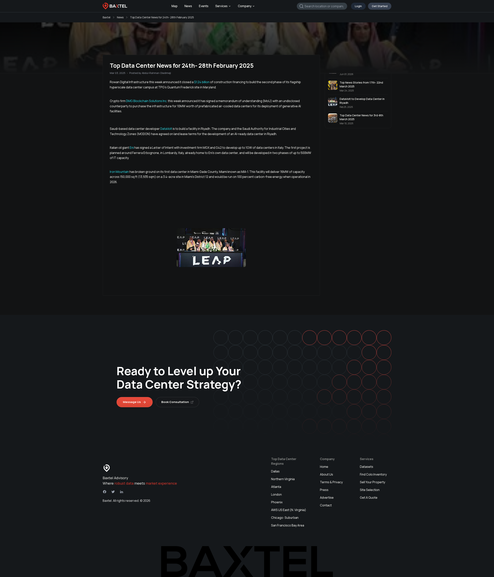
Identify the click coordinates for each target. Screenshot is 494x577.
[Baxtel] (115, 6)
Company (244, 6)
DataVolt (166, 129)
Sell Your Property (372, 482)
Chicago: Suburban (285, 517)
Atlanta (276, 487)
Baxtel (106, 17)
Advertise (327, 497)
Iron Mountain (119, 172)
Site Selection (370, 490)
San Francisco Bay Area (287, 525)
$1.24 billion (202, 82)
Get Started (379, 6)
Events (203, 6)
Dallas (275, 471)
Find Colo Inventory (373, 474)
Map (175, 6)
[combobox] (322, 6)
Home (324, 467)
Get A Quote (368, 497)
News (188, 6)
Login (358, 6)
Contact (326, 505)
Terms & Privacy (331, 482)
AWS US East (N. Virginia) (288, 510)
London (276, 494)
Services (221, 6)
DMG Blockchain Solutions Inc (146, 101)
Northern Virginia (283, 479)
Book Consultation (175, 402)
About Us (326, 474)
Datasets (366, 467)
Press (324, 490)
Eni (131, 147)
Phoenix (277, 502)
